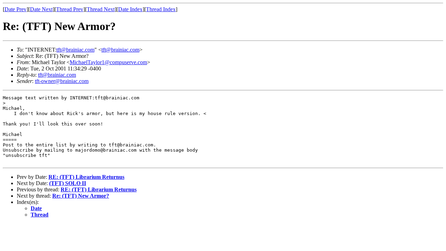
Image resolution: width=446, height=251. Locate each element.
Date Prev (15, 9)
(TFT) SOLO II (67, 183)
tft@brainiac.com (75, 50)
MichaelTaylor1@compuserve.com (108, 62)
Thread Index (161, 9)
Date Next (41, 9)
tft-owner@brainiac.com (62, 81)
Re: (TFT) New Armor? (80, 196)
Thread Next (101, 9)
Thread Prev (69, 9)
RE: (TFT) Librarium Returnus (86, 177)
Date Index (130, 9)
